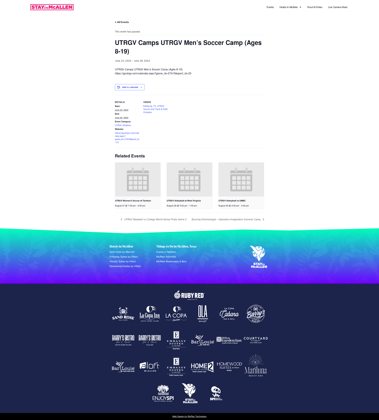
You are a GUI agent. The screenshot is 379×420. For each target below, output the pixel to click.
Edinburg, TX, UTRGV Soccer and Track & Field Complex (155, 109)
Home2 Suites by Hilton (123, 261)
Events (270, 7)
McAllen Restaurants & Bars (171, 261)
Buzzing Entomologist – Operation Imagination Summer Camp (226, 219)
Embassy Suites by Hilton (124, 256)
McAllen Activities (166, 256)
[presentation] (137, 179)
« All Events (122, 22)
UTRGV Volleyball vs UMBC (232, 200)
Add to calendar (130, 87)
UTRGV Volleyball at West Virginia (184, 200)
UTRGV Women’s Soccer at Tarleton (133, 200)
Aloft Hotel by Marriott (122, 251)
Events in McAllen (166, 251)
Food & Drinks (314, 7)
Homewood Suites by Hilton (125, 266)
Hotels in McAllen (289, 7)
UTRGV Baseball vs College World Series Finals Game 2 (155, 219)
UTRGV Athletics (123, 125)
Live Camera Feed (337, 7)
